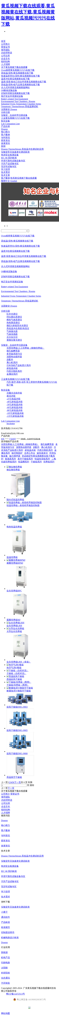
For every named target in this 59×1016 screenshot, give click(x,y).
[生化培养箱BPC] (20, 588)
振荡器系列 (10, 459)
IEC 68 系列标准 (9, 158)
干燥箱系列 (36, 462)
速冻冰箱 (11, 396)
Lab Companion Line (10, 124)
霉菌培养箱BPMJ (15, 563)
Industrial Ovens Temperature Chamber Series (21, 104)
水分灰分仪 (12, 337)
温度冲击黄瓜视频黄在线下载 (15, 79)
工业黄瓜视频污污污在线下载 (15, 118)
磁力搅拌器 (14, 456)
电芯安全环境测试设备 (12, 96)
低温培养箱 (12, 557)
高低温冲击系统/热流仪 (18, 328)
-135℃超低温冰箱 (15, 416)
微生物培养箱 (13, 470)
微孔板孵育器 (13, 351)
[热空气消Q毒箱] (15, 665)
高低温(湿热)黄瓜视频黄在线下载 (17, 73)
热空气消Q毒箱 (14, 667)
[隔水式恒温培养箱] (20, 497)
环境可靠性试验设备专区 (13, 160)
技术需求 (5, 172)
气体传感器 (12, 334)
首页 (3, 41)
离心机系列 (12, 362)
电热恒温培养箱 (14, 527)
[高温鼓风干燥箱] (15, 676)
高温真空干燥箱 (14, 777)
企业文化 (5, 58)
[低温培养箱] (19, 555)
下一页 (17, 782)
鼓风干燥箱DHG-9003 (17, 707)
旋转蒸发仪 (42, 453)
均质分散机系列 (14, 371)
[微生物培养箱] (14, 467)
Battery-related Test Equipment (14, 99)
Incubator (11, 423)
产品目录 (5, 126)
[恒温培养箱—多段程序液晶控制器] (24, 502)
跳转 (32, 785)
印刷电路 (5, 962)
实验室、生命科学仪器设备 (30, 439)
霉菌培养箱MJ (13, 620)
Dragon (4, 129)
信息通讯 (5, 978)
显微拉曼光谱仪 (14, 340)
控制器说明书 (7, 932)
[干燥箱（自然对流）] (18, 670)
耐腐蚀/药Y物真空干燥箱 (19, 691)
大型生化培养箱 (14, 631)
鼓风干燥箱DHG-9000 (17, 753)
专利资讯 (5, 137)
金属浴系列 (12, 374)
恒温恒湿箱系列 (42, 459)
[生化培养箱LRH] (15, 623)
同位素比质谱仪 (14, 317)
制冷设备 (5, 121)
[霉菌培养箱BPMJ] (16, 560)
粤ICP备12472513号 (15, 994)
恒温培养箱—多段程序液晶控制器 (23, 505)
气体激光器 (12, 331)
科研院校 (5, 973)
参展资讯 (5, 143)
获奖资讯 (5, 140)
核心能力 (5, 132)
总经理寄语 (6, 53)
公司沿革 (5, 55)
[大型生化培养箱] (15, 628)
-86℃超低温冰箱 (15, 410)
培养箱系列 (48, 462)
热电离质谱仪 (13, 322)
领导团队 (5, 50)
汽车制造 (5, 983)
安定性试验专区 (8, 166)
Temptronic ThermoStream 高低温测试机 (19, 106)
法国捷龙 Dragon (9, 109)
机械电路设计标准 (10, 937)
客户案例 (5, 134)
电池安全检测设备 (10, 155)
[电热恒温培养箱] (20, 525)
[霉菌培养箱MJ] (20, 618)
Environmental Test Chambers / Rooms (18, 101)
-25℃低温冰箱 (13, 399)
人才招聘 (5, 64)
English (13, 181)
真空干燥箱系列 (25, 459)
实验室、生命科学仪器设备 (14, 115)
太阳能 (4, 968)
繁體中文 (5, 181)
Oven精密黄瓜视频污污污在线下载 (17, 70)
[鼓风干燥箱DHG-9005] (20, 728)
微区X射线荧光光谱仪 (17, 325)
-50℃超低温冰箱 (15, 404)
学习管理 (5, 169)
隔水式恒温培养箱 (15, 499)
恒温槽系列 (23, 462)
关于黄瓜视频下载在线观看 (14, 67)
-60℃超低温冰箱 (15, 407)
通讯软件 (5, 917)
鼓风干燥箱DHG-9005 (17, 730)
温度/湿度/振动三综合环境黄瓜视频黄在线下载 (23, 81)
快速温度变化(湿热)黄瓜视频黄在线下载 (20, 76)
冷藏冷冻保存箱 (14, 393)
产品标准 (5, 922)
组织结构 (5, 61)
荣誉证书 (5, 47)
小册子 (4, 912)
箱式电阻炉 (17, 453)
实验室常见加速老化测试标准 (15, 152)
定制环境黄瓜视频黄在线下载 (15, 93)
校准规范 (5, 927)
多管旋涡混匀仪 (14, 354)
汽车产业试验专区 (10, 163)
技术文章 (5, 175)
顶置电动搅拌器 (14, 356)
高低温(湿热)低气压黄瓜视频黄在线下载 (20, 84)
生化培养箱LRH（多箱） (19, 662)
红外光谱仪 (12, 314)
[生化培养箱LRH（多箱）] (20, 660)
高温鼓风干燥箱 (14, 679)
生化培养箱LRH (14, 625)
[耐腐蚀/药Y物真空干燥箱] (20, 688)
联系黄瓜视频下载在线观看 (23, 178)
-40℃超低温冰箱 (15, 401)
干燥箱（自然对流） (16, 673)
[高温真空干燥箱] (20, 775)
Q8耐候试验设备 (9, 90)
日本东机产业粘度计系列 (19, 365)
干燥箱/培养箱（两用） (18, 685)
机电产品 (5, 957)
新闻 (3, 146)
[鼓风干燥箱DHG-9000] (20, 751)
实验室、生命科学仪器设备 (14, 345)
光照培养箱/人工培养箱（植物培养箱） (25, 348)
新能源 (4, 952)
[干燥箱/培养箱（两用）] (19, 682)
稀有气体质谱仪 (14, 320)
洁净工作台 (29, 453)
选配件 (10, 359)
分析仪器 (5, 112)
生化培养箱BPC (14, 591)
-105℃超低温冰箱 (15, 413)
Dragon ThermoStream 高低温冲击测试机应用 (22, 149)
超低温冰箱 (12, 368)
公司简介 (5, 44)
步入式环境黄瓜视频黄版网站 (15, 87)
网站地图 (5, 1013)
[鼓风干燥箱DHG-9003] (20, 705)
